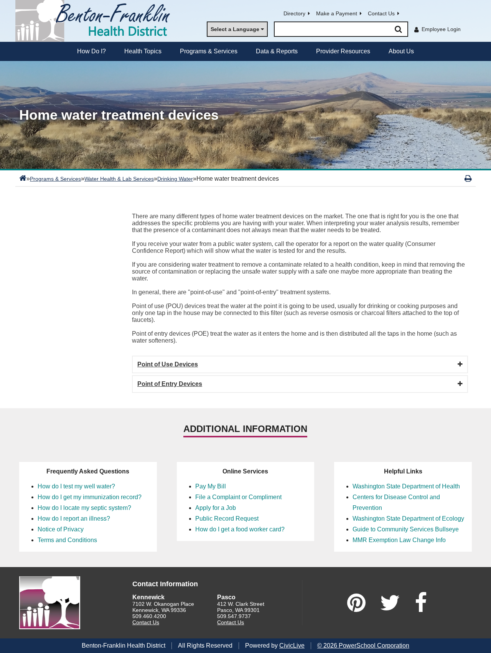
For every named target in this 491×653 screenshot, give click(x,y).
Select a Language (235, 29)
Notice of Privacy (61, 529)
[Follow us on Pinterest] (356, 602)
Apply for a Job (215, 508)
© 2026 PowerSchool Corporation (363, 645)
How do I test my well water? (76, 486)
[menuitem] (91, 51)
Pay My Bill (210, 486)
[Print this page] (468, 178)
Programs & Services (55, 179)
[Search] (398, 29)
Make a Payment (336, 13)
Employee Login (441, 29)
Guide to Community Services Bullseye (406, 529)
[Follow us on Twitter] (390, 602)
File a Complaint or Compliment (238, 497)
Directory (294, 13)
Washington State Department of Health (406, 486)
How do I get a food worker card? (240, 529)
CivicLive (292, 645)
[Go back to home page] (95, 21)
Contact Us (381, 13)
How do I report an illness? (74, 518)
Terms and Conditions (67, 540)
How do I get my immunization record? (90, 497)
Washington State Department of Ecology (408, 518)
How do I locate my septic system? (84, 508)
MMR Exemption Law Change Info (399, 540)
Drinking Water (175, 179)
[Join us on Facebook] (421, 602)
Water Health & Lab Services (119, 179)
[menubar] (245, 51)
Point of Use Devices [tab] (167, 364)
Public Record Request (227, 518)
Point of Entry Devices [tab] (169, 384)
